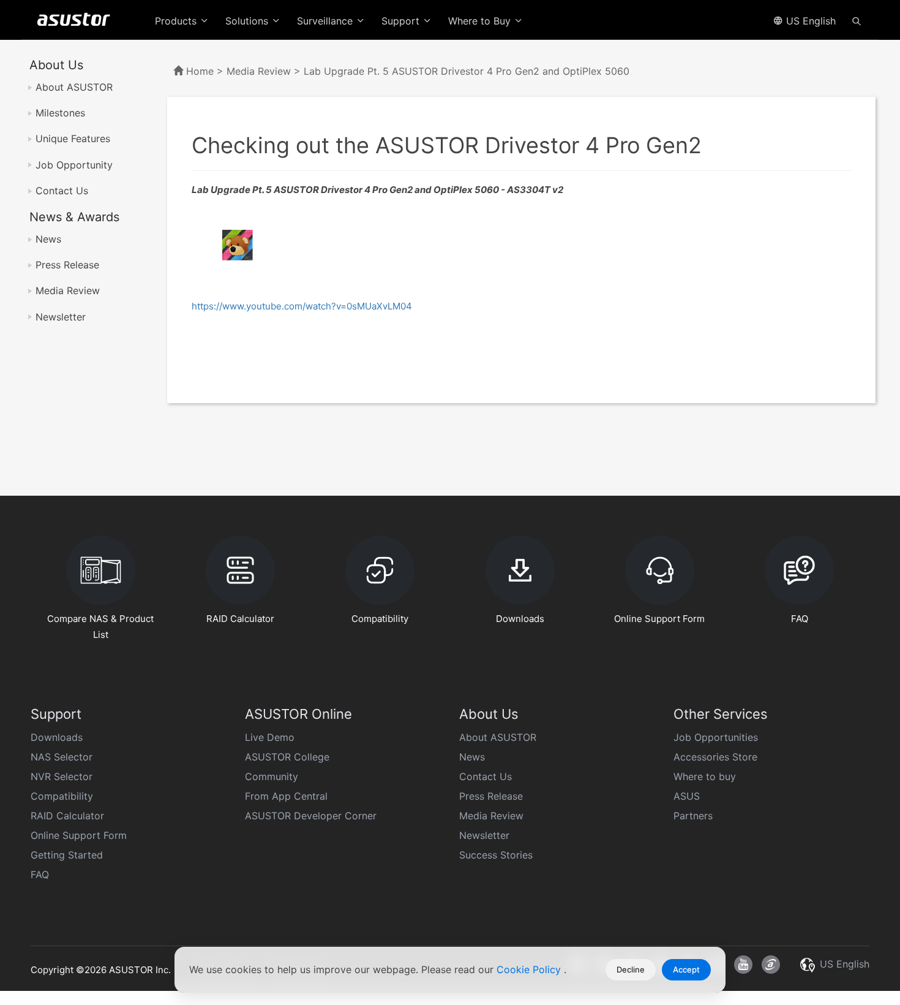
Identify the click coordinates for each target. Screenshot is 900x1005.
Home (200, 71)
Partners (693, 816)
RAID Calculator (67, 816)
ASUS (686, 796)
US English (809, 21)
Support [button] (401, 21)
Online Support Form (79, 835)
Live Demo (269, 737)
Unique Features (73, 138)
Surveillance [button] (326, 21)
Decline (631, 969)
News (48, 239)
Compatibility (62, 796)
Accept (686, 969)
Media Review (68, 290)
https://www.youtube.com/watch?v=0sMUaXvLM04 (302, 306)
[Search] (856, 20)
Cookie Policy (530, 969)
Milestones (60, 113)
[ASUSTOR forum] (771, 964)
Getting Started (67, 855)
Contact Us (62, 190)
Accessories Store (715, 757)
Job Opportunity (74, 165)
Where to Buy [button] (481, 21)
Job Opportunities (715, 737)
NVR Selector (61, 776)
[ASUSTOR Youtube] (743, 964)
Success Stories (496, 855)
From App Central (286, 796)
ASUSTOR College (287, 757)
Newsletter (61, 317)
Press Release (67, 265)
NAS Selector (61, 757)
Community (271, 776)
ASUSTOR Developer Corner (311, 816)
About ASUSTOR (74, 87)
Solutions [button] (248, 21)
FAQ (40, 874)
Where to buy (704, 776)
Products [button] (177, 21)
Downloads (57, 737)
